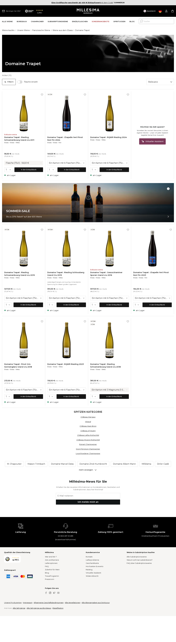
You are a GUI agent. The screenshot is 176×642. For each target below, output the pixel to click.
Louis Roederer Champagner (88, 453)
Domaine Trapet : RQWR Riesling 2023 (65, 364)
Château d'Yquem (88, 431)
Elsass (6, 142)
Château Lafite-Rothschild (88, 435)
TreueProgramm (52, 576)
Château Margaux (88, 417)
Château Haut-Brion (88, 426)
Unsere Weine (23, 30)
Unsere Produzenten (13, 603)
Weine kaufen (8, 30)
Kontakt (89, 557)
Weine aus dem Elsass (63, 30)
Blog (47, 573)
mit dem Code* (82, 3)
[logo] (88, 11)
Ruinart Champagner (88, 444)
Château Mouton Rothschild (88, 440)
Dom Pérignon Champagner (88, 449)
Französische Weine (41, 30)
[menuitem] (7, 21)
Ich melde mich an (88, 502)
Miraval (88, 422)
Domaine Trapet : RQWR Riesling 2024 (108, 137)
